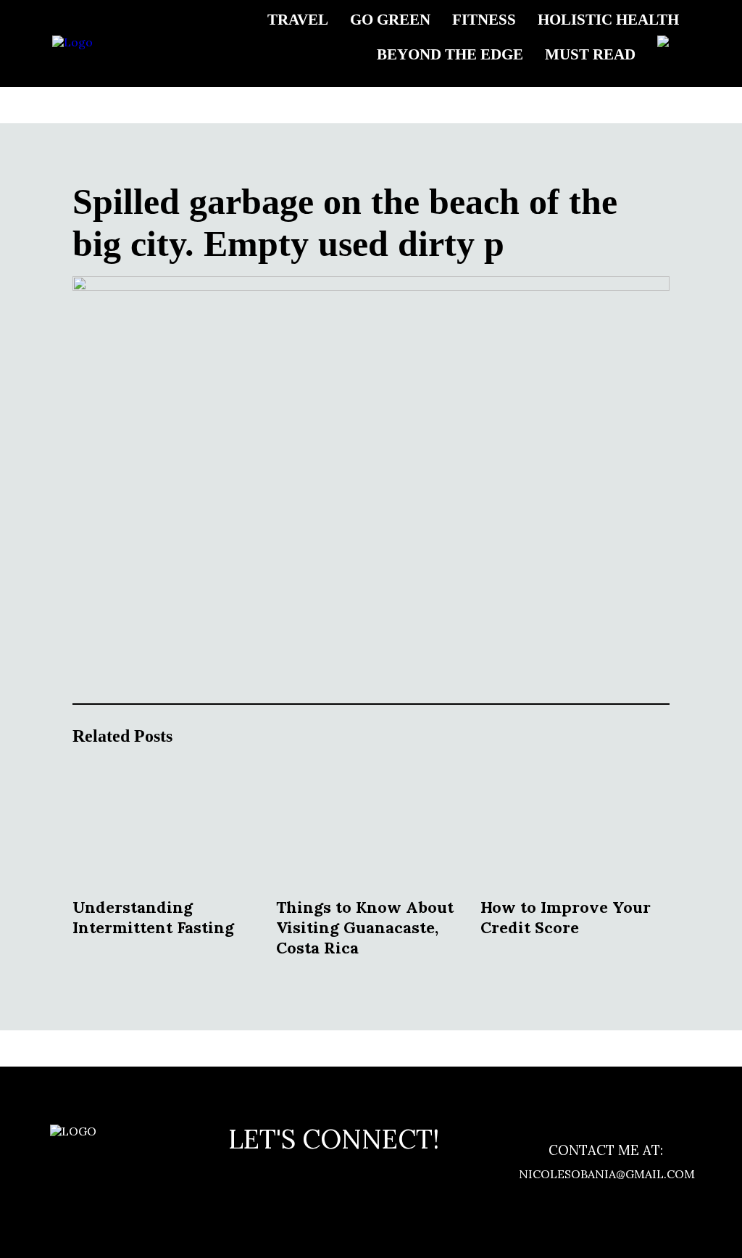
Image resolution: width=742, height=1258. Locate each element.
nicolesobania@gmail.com (606, 1173)
